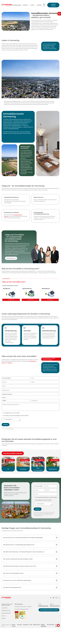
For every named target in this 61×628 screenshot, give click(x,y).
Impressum (19, 624)
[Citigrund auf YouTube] (53, 597)
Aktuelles (39, 5)
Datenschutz (26, 624)
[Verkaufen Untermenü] (28, 5)
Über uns (44, 5)
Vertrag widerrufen (43, 625)
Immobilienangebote (16, 5)
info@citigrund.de (43, 605)
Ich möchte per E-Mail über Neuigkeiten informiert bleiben (16, 415)
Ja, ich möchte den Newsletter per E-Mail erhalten (46, 497)
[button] (30, 537)
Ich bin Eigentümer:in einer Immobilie (11, 412)
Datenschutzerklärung (10, 428)
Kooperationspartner (6, 613)
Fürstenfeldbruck (32, 361)
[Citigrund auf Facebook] (56, 597)
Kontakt (3, 618)
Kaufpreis (4, 397)
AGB (31, 624)
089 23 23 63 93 (54, 605)
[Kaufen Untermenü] (35, 5)
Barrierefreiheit (50, 624)
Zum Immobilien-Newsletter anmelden (49, 609)
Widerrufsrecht (36, 624)
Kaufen (32, 5)
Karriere (3, 615)
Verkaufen (25, 5)
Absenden (5, 424)
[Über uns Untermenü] (46, 5)
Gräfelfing (10, 362)
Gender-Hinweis (14, 625)
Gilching (3, 362)
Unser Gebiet (4, 607)
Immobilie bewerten (53, 5)
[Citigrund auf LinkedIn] (50, 597)
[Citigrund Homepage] (7, 5)
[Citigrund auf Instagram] (58, 597)
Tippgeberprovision (6, 610)
